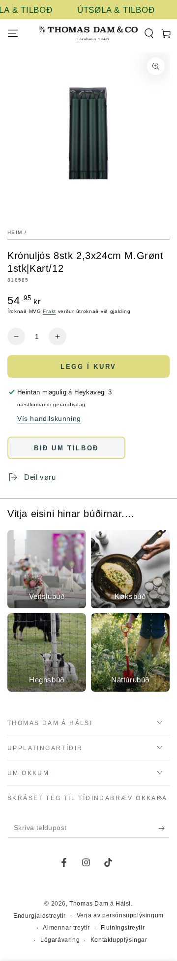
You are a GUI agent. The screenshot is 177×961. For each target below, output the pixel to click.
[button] (149, 33)
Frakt (49, 311)
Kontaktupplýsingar (119, 939)
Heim (14, 232)
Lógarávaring (60, 939)
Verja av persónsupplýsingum (120, 915)
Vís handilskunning (49, 418)
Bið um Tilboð (66, 448)
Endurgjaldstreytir (39, 915)
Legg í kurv (88, 366)
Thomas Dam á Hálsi (100, 903)
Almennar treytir (66, 927)
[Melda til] (164, 828)
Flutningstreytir (123, 927)
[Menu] (13, 33)
